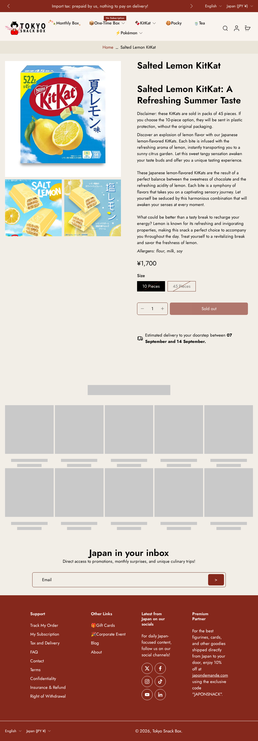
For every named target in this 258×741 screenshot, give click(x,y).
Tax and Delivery (44, 643)
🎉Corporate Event (108, 634)
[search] (225, 28)
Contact (37, 661)
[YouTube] (147, 694)
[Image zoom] (63, 119)
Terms (35, 670)
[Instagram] (147, 681)
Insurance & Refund (48, 687)
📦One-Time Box (104, 23)
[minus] (142, 309)
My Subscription (44, 634)
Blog (95, 643)
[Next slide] (191, 6)
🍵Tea (199, 23)
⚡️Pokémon (126, 33)
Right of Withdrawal (48, 696)
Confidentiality (43, 678)
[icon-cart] (247, 28)
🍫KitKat (143, 23)
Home (108, 47)
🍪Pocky (174, 23)
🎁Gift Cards (103, 625)
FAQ (34, 652)
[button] (209, 309)
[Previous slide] (8, 6)
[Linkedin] (160, 694)
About (96, 652)
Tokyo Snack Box (166, 731)
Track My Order (44, 625)
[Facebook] (160, 668)
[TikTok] (160, 681)
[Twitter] (147, 668)
